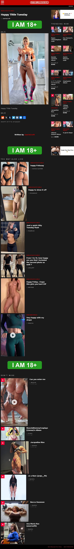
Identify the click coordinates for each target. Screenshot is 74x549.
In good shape (68, 133)
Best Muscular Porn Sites (55, 546)
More (53, 64)
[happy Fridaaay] (15, 173)
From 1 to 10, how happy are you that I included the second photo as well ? (37, 261)
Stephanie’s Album (67, 82)
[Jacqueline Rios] (15, 457)
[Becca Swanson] (15, 511)
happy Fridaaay (37, 165)
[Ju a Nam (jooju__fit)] (13, 487)
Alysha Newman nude (66, 58)
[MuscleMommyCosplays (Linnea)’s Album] (13, 433)
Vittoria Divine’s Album (56, 133)
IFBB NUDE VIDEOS (31, 315)
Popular (52, 28)
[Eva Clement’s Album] (68, 29)
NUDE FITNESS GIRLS (55, 35)
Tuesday (17, 122)
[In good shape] (68, 124)
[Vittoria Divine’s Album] (56, 124)
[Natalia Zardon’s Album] (56, 48)
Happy (4, 122)
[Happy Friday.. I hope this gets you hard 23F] (13, 295)
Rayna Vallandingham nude (56, 39)
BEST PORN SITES (68, 546)
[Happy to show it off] (14, 203)
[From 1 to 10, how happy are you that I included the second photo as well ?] (13, 265)
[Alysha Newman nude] (68, 48)
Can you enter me (37, 379)
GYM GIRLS (54, 108)
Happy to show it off (37, 190)
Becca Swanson (37, 502)
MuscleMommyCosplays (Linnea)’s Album (37, 429)
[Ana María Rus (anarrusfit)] (13, 533)
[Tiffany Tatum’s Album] (68, 97)
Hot (3, 380)
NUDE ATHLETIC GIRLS (37, 162)
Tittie (10, 122)
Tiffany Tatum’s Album (65, 107)
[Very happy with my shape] (13, 335)
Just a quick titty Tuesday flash (34, 226)
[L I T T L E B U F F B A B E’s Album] (56, 73)
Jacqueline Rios (37, 442)
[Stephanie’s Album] (68, 73)
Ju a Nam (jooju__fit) (37, 476)
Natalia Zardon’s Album (54, 58)
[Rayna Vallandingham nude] (56, 29)
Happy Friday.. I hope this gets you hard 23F (36, 283)
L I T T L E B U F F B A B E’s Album (56, 82)
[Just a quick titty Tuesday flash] (13, 237)
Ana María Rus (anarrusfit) (32, 525)
